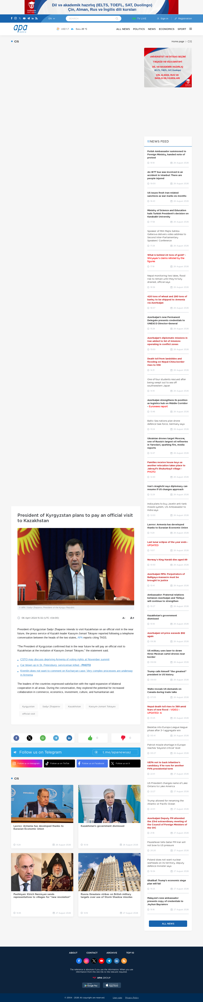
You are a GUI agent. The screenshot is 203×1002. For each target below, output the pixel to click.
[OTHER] (189, 29)
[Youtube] (24, 18)
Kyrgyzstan (28, 706)
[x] (94, 961)
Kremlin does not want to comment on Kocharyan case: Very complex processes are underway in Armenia (76, 672)
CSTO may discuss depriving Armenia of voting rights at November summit (64, 659)
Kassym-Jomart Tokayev (102, 706)
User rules (117, 997)
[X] (20, 18)
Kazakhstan (74, 706)
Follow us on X (123, 763)
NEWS (152, 29)
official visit (28, 714)
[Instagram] (15, 18)
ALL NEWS (123, 29)
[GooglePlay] (91, 986)
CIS (190, 41)
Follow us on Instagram (28, 763)
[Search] (117, 18)
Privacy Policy (132, 997)
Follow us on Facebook (93, 763)
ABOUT (73, 952)
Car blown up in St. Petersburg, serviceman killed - (55, 665)
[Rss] (36, 18)
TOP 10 (130, 952)
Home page (178, 41)
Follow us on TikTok (59, 763)
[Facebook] (11, 18)
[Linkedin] (33, 18)
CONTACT (92, 952)
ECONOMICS (166, 29)
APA (80, 637)
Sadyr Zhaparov (51, 706)
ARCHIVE (111, 952)
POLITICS (139, 29)
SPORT (182, 29)
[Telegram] (28, 18)
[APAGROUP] (101, 978)
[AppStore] (112, 986)
